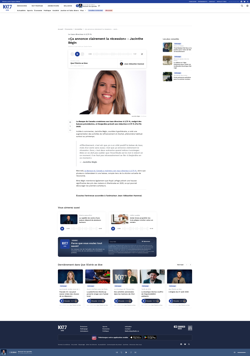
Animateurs (84, 331)
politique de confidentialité (124, 252)
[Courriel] (70, 130)
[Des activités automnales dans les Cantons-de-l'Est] (125, 276)
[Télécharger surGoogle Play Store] (150, 337)
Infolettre (128, 326)
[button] (117, 352)
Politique (106, 331)
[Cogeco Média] (179, 329)
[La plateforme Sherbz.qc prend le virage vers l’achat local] (97, 276)
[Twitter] (70, 126)
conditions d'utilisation (143, 252)
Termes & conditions (64, 344)
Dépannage (81, 344)
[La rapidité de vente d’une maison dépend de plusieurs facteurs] (68, 219)
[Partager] (142, 54)
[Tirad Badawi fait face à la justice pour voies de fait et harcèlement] (167, 47)
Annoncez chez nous (135, 344)
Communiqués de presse (114, 344)
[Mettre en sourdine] (234, 352)
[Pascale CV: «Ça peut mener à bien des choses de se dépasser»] (70, 276)
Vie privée (74, 344)
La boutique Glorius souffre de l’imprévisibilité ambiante (152, 294)
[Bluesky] (244, 2)
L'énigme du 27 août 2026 (179, 292)
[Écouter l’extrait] (77, 54)
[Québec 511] (190, 330)
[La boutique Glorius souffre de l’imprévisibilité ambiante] (152, 276)
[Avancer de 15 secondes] (82, 54)
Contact (127, 329)
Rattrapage (84, 329)
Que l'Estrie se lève (79, 63)
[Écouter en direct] (77, 5)
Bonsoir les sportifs (90, 6)
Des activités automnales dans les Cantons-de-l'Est (124, 293)
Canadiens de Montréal (95, 10)
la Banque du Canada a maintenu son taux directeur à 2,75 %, (110, 171)
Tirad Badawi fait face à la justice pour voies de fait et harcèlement (183, 49)
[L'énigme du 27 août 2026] (179, 276)
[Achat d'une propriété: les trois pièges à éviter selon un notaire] (119, 219)
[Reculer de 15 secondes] (72, 54)
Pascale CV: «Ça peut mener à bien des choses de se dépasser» (69, 294)
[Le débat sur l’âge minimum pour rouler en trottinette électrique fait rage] (167, 60)
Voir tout (180, 264)
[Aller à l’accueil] (7, 8)
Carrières (125, 344)
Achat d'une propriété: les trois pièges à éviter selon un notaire (141, 220)
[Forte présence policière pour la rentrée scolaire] (167, 76)
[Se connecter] (247, 5)
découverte (108, 10)
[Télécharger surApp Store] (136, 337)
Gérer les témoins (91, 344)
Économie (106, 329)
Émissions (83, 326)
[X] (247, 2)
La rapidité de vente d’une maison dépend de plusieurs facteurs (90, 220)
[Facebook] (241, 2)
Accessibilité (102, 344)
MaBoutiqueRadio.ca (132, 331)
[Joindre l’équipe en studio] (99, 5)
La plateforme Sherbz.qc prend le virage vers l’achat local (97, 294)
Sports (105, 326)
